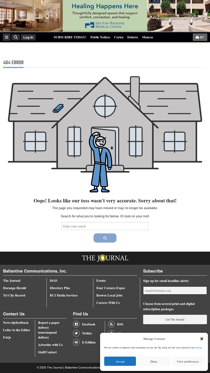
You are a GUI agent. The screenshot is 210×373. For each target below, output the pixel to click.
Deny (154, 361)
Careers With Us (108, 302)
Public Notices (100, 37)
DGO (53, 280)
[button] (202, 339)
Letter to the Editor (16, 329)
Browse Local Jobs (109, 295)
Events (101, 280)
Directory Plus (60, 287)
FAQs (7, 337)
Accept (120, 361)
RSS (120, 324)
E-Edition (89, 342)
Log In (28, 37)
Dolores (132, 37)
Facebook (88, 324)
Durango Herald (14, 287)
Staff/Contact (47, 352)
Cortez (118, 37)
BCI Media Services (64, 295)
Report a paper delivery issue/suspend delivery (48, 330)
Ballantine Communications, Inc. (86, 367)
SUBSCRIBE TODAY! (70, 37)
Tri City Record (14, 295)
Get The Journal (175, 319)
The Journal (11, 280)
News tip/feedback (16, 322)
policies (198, 347)
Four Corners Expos (110, 287)
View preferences (188, 361)
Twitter (87, 333)
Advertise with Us (50, 344)
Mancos (147, 37)
